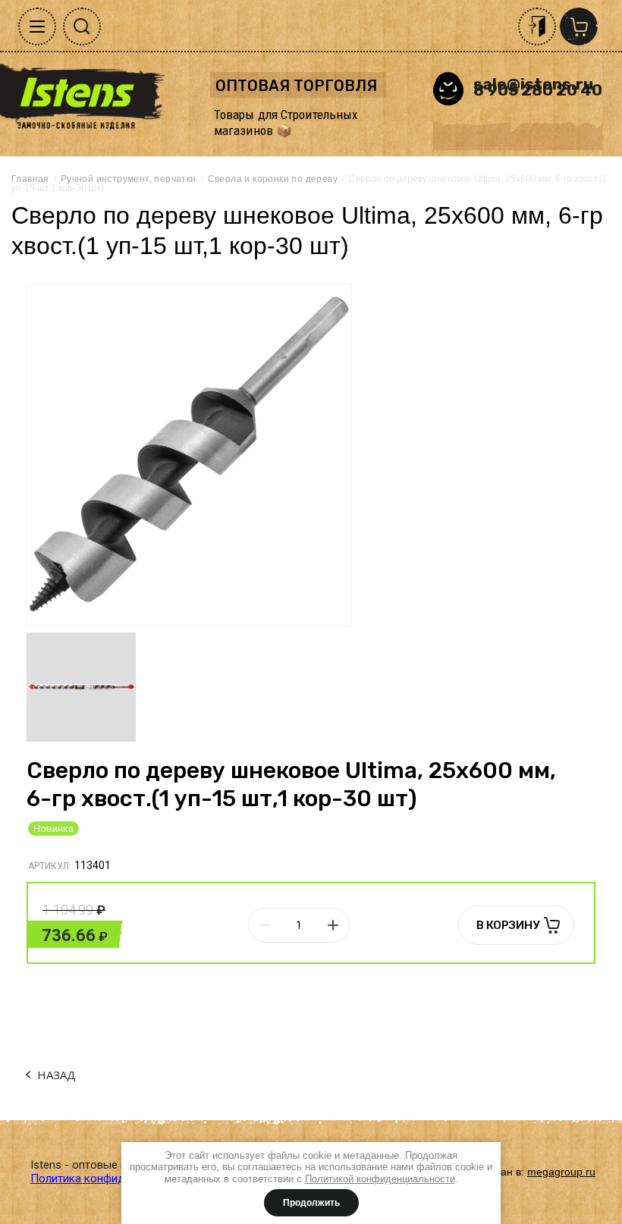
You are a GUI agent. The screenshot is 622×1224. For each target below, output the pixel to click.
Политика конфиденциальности (114, 1178)
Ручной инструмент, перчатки (128, 179)
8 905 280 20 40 (537, 89)
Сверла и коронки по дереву (273, 179)
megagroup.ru (561, 1172)
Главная (30, 179)
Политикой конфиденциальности (380, 1179)
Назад (56, 1074)
